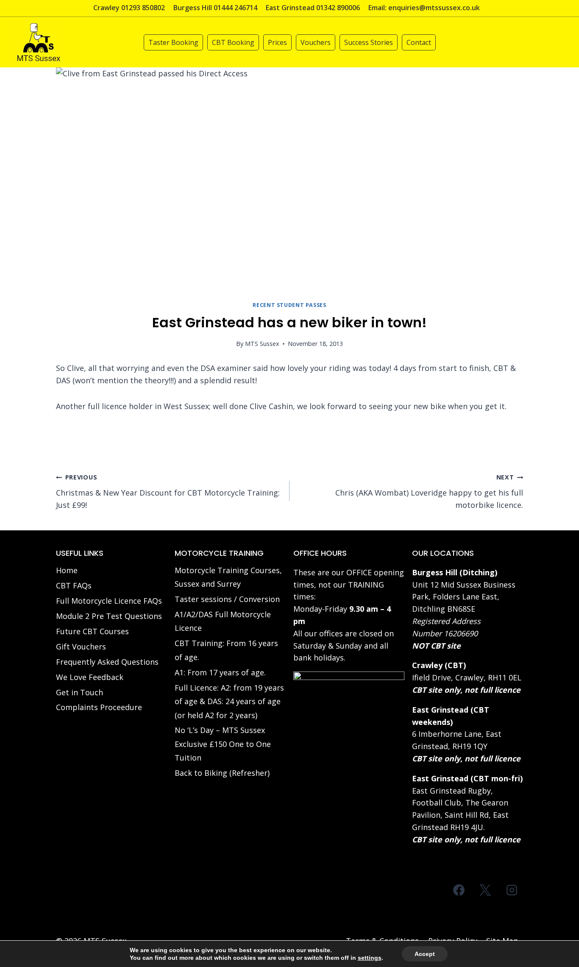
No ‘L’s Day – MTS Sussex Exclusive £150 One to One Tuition (223, 744)
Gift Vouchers (81, 646)
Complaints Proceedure (99, 707)
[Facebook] (459, 890)
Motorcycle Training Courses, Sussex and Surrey (228, 577)
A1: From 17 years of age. (220, 672)
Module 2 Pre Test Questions (109, 616)
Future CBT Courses (92, 631)
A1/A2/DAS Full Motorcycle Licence (223, 621)
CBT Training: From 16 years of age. (226, 650)
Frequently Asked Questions (107, 662)
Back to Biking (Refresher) (222, 773)
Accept (425, 953)
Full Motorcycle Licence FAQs (109, 601)
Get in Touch (79, 692)
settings (369, 957)
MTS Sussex (262, 344)
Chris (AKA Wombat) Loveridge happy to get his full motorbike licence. (429, 491)
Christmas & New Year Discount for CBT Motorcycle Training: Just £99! (168, 491)
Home (67, 570)
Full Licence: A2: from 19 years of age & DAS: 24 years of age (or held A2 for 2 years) (229, 701)
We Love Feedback (89, 677)
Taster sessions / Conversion (227, 599)
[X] (485, 890)
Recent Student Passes (289, 305)
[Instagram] (511, 890)
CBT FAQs (74, 585)
